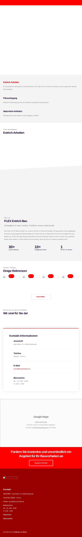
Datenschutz (7, 518)
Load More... (41, 297)
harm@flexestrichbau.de (16, 501)
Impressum (7, 514)
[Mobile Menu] (77, 2)
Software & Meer (20, 532)
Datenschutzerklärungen (41, 427)
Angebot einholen (41, 463)
